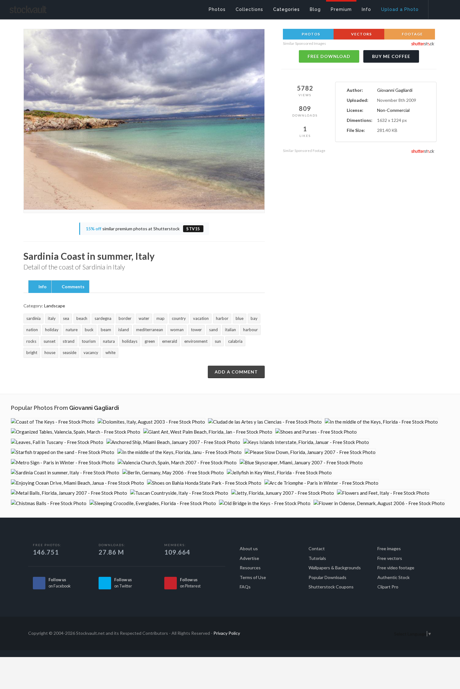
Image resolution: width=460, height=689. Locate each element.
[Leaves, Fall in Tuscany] (57, 442)
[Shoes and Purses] (316, 432)
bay (254, 318)
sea (66, 318)
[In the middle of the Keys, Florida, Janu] (179, 452)
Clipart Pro (387, 586)
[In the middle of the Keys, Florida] (381, 421)
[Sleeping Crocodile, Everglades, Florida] (152, 503)
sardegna (103, 318)
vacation (201, 318)
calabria (235, 341)
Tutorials (317, 558)
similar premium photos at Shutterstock (143, 228)
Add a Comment (236, 371)
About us (249, 548)
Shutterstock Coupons (331, 586)
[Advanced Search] (440, 8)
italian (230, 329)
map (160, 318)
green (150, 341)
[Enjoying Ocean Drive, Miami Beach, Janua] (77, 483)
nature (72, 329)
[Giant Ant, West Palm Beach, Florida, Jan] (207, 432)
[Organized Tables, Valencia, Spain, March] (75, 432)
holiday (52, 329)
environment (195, 341)
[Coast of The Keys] (53, 421)
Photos (310, 34)
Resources (250, 567)
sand (213, 329)
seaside (69, 352)
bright (31, 352)
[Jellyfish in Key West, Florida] (279, 472)
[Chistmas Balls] (48, 503)
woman (177, 329)
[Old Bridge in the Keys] (264, 503)
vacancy (91, 352)
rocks (31, 341)
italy (52, 318)
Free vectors (389, 558)
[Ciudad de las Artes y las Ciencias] (265, 421)
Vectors (361, 34)
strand (68, 341)
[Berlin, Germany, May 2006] (173, 472)
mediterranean (149, 329)
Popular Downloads (327, 577)
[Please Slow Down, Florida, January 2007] (310, 452)
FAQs (245, 586)
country (179, 318)
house (49, 352)
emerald (169, 341)
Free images (389, 548)
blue (239, 318)
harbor (222, 318)
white (110, 352)
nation (32, 329)
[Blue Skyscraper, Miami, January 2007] (301, 462)
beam (106, 329)
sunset (49, 341)
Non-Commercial (393, 110)
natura (109, 341)
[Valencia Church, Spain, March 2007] (177, 462)
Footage (412, 34)
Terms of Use (253, 577)
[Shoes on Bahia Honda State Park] (204, 483)
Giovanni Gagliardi (394, 90)
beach (81, 318)
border (125, 318)
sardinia (33, 318)
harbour (250, 329)
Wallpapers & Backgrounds (335, 567)
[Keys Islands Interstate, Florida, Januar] (306, 442)
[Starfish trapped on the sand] (62, 452)
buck (89, 329)
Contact (317, 548)
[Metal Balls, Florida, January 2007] (69, 493)
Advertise (249, 558)
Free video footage (395, 567)
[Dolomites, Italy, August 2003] (151, 421)
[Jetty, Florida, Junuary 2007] (282, 493)
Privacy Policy (226, 633)
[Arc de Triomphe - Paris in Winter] (321, 483)
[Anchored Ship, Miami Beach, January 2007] (173, 442)
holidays (129, 341)
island (123, 329)
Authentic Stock (393, 577)
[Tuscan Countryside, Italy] (179, 493)
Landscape (54, 305)
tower (196, 329)
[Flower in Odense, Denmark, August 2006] (379, 503)
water (144, 318)
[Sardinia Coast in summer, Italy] (65, 472)
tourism (89, 341)
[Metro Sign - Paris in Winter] (63, 462)
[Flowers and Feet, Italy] (383, 493)
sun (218, 341)
